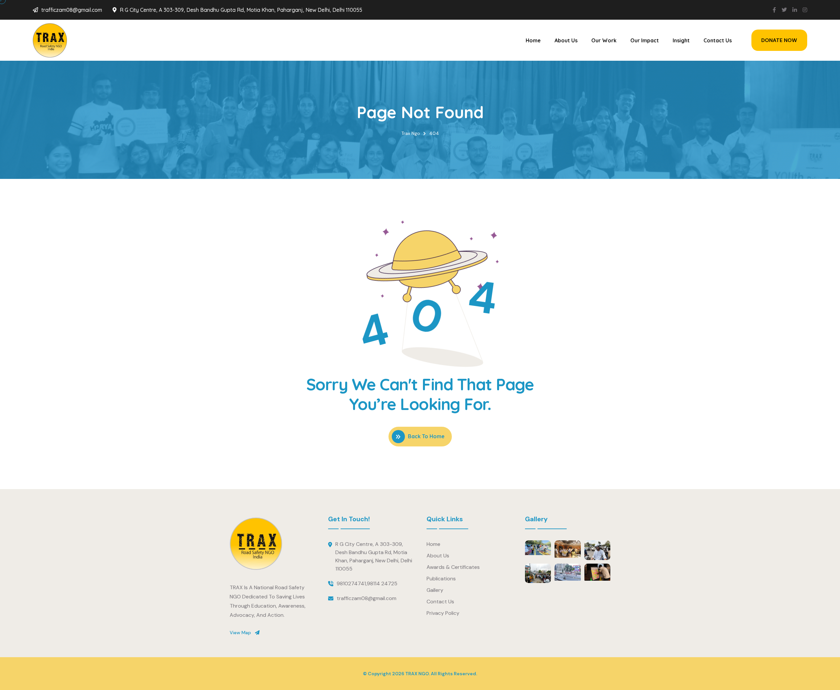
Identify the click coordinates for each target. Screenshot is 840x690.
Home (533, 40)
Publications (441, 578)
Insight (681, 40)
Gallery (435, 590)
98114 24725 (382, 583)
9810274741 (351, 583)
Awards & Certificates (453, 567)
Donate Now (779, 40)
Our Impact (644, 40)
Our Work (604, 40)
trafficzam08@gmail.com (71, 10)
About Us (566, 40)
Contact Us (718, 40)
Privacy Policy (443, 613)
